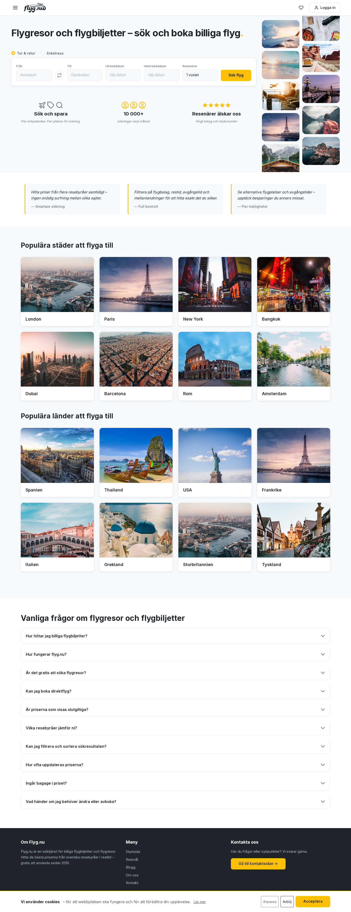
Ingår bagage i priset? (46, 783)
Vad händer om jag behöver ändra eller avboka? (71, 801)
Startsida (133, 851)
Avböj (287, 902)
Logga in (327, 7)
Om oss (132, 875)
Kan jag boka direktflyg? (48, 691)
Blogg (130, 867)
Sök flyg (236, 75)
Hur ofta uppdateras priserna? (54, 764)
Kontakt (132, 882)
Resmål (132, 859)
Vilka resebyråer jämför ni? (51, 728)
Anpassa (270, 902)
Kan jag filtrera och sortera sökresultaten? (66, 746)
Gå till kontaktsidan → (258, 863)
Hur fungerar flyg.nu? (46, 654)
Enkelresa (55, 53)
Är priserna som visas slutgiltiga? (57, 709)
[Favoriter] (301, 7)
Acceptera (313, 901)
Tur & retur (26, 53)
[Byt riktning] (59, 75)
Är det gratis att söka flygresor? (56, 672)
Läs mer (200, 902)
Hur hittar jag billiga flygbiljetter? (56, 635)
